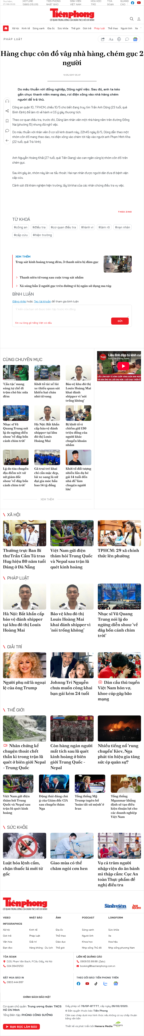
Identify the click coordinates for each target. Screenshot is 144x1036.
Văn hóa (7, 941)
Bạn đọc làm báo (23, 1026)
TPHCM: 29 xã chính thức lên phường (118, 553)
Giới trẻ (87, 28)
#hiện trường (42, 235)
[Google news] (117, 984)
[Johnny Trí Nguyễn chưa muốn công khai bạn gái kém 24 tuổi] (72, 665)
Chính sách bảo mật (37, 997)
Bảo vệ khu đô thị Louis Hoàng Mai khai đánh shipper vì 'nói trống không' (78, 392)
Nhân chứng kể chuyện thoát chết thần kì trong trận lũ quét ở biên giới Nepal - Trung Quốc (24, 756)
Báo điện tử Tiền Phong (72, 14)
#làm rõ (104, 227)
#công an (20, 227)
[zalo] (107, 984)
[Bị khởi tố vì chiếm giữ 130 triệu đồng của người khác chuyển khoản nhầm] (78, 413)
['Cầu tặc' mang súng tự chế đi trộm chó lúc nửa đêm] (16, 373)
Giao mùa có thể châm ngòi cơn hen (69, 865)
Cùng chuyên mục (22, 359)
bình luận (127, 39)
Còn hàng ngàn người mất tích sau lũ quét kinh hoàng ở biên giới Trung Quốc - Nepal (71, 756)
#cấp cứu (21, 235)
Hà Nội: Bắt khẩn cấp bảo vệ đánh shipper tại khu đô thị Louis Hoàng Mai (46, 432)
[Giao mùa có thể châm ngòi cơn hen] (72, 846)
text (110, 39)
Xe (136, 28)
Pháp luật (99, 28)
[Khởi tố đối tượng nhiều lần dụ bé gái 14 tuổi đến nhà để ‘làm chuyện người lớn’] (78, 457)
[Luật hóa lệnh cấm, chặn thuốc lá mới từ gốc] (24, 846)
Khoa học (87, 941)
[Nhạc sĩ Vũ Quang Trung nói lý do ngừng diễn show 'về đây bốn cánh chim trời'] (16, 413)
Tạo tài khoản (42, 301)
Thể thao (113, 28)
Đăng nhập (19, 301)
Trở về (7, 140)
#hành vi (87, 227)
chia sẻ (102, 39)
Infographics (12, 923)
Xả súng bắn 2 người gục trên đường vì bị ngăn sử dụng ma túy (65, 286)
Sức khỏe (63, 28)
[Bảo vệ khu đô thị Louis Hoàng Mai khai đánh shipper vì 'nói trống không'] (78, 373)
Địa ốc (51, 28)
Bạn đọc (7, 947)
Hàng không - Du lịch (41, 947)
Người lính (126, 28)
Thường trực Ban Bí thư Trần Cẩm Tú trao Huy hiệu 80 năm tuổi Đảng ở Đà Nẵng (24, 559)
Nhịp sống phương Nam (121, 947)
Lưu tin (7, 120)
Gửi (120, 321)
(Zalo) (102, 961)
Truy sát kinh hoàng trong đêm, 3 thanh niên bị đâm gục (57, 262)
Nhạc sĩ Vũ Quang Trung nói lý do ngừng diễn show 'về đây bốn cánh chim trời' (15, 432)
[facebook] (132, 3)
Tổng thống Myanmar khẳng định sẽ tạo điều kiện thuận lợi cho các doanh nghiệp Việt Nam (124, 806)
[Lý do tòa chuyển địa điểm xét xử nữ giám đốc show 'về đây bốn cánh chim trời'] (16, 457)
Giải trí (14, 646)
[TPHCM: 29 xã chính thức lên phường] (119, 533)
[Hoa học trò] (136, 907)
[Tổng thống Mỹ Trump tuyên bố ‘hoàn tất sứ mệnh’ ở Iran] (90, 784)
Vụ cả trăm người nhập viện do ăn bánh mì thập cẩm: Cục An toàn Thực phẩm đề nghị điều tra (119, 874)
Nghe (7, 101)
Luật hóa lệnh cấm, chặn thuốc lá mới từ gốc (23, 868)
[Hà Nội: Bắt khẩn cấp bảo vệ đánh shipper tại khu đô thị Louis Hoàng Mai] (47, 413)
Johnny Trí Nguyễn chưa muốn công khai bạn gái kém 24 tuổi (71, 688)
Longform (115, 917)
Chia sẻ (7, 111)
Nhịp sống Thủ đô (92, 947)
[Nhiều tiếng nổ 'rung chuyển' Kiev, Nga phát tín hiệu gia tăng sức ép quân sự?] (119, 728)
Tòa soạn (9, 956)
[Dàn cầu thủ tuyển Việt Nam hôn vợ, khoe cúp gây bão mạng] (119, 665)
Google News (135, 39)
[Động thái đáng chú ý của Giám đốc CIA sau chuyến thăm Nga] (54, 784)
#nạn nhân (122, 227)
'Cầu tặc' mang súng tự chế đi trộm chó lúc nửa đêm (15, 390)
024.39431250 (15, 966)
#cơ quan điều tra (63, 227)
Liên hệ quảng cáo (89, 956)
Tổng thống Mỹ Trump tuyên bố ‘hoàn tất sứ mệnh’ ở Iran (89, 802)
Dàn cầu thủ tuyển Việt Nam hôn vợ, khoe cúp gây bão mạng (119, 691)
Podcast (88, 917)
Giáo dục (61, 941)
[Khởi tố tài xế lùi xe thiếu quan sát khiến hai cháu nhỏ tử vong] (47, 373)
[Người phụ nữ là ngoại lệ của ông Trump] (24, 665)
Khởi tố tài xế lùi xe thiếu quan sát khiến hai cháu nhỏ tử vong (47, 390)
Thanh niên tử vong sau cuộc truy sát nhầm (51, 277)
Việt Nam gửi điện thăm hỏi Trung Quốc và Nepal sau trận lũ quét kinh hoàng (71, 559)
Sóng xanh (39, 28)
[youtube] (139, 3)
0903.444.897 (15, 982)
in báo (119, 39)
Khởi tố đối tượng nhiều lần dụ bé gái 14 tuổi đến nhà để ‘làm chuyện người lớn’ (78, 479)
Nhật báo (35, 917)
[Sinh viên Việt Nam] (115, 907)
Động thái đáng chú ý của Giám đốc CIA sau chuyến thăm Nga (53, 802)
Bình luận (7, 130)
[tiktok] (98, 984)
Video (7, 917)
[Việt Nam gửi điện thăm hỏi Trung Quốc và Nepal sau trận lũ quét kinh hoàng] (72, 533)
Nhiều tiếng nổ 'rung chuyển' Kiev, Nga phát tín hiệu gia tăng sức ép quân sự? (119, 754)
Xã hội (15, 28)
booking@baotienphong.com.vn (97, 966)
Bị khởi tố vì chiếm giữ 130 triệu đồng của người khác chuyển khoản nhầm (76, 434)
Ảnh (58, 917)
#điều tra (38, 227)
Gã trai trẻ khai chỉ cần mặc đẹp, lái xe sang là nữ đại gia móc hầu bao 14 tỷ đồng (46, 477)
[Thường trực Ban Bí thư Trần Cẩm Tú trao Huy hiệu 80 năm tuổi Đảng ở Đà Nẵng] (24, 533)
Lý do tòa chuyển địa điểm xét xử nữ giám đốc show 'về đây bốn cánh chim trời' (15, 477)
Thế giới (75, 28)
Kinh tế (26, 28)
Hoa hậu (113, 941)
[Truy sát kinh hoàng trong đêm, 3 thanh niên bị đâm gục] (118, 264)
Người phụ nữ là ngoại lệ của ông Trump (24, 685)
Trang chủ (6, 28)
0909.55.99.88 (89, 961)
